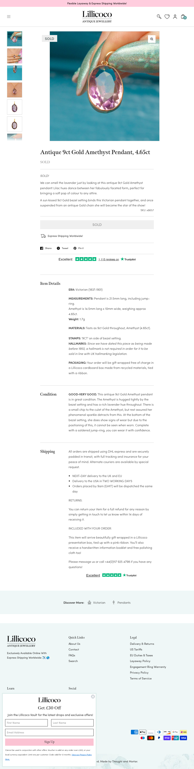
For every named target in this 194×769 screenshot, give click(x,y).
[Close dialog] (93, 696)
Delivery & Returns (142, 644)
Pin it (81, 248)
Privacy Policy (139, 672)
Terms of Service (141, 678)
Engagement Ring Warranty (148, 667)
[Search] (159, 17)
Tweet (65, 248)
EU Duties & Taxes (141, 655)
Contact (74, 649)
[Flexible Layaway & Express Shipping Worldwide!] (97, 3)
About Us (74, 644)
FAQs (72, 655)
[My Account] (175, 17)
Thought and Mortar (124, 761)
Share (48, 248)
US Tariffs (136, 649)
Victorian (99, 602)
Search (73, 661)
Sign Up (49, 742)
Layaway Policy (140, 661)
